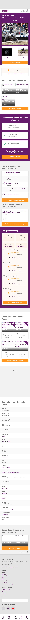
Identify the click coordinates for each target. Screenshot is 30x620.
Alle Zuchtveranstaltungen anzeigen (15, 224)
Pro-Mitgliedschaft (6, 589)
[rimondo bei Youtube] (13, 608)
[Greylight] (23, 55)
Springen (8, 467)
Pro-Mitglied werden (15, 258)
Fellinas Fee (4, 493)
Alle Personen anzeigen (15, 548)
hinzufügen (5, 457)
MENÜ (27, 11)
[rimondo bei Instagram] (8, 608)
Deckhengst (4, 472)
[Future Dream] (7, 55)
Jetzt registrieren (15, 156)
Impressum (4, 582)
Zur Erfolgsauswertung (15, 302)
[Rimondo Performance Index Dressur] (11, 237)
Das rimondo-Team (6, 575)
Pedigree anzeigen (15, 62)
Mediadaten (4, 574)
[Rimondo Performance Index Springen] (25, 237)
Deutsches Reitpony (6, 441)
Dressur (3, 467)
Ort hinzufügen (11, 509)
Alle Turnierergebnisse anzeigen (15, 200)
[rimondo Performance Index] (5, 28)
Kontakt (3, 572)
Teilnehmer (4, 218)
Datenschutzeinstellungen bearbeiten (10, 566)
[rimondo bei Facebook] (3, 608)
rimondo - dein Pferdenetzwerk (5, 11)
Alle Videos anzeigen (15, 108)
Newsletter (4, 593)
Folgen (15, 20)
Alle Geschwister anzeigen (15, 360)
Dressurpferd (16, 472)
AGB (2, 579)
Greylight (23, 57)
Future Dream (7, 57)
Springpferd (10, 472)
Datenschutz (4, 580)
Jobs (3, 577)
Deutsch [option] (6, 600)
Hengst (3, 436)
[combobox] (15, 600)
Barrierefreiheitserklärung (7, 584)
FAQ (2, 591)
